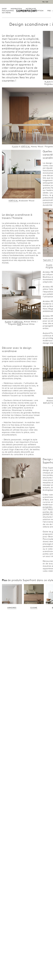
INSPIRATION (16, 9)
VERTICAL (25, 146)
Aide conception (38, 10)
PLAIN (48, 82)
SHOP (4, 9)
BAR (19, 324)
